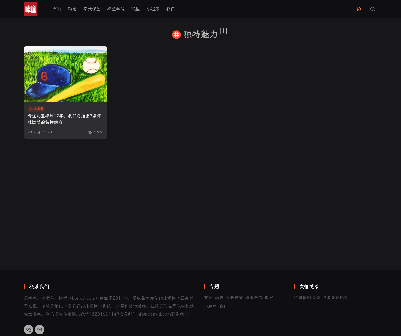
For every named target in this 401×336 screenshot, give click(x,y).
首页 (57, 8)
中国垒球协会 (335, 297)
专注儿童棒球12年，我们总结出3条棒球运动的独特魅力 (64, 119)
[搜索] (372, 9)
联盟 (135, 8)
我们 (170, 8)
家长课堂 (92, 8)
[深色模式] (358, 9)
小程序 (153, 8)
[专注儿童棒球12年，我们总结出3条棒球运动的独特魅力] (65, 74)
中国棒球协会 (307, 297)
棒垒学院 (116, 8)
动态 (72, 8)
